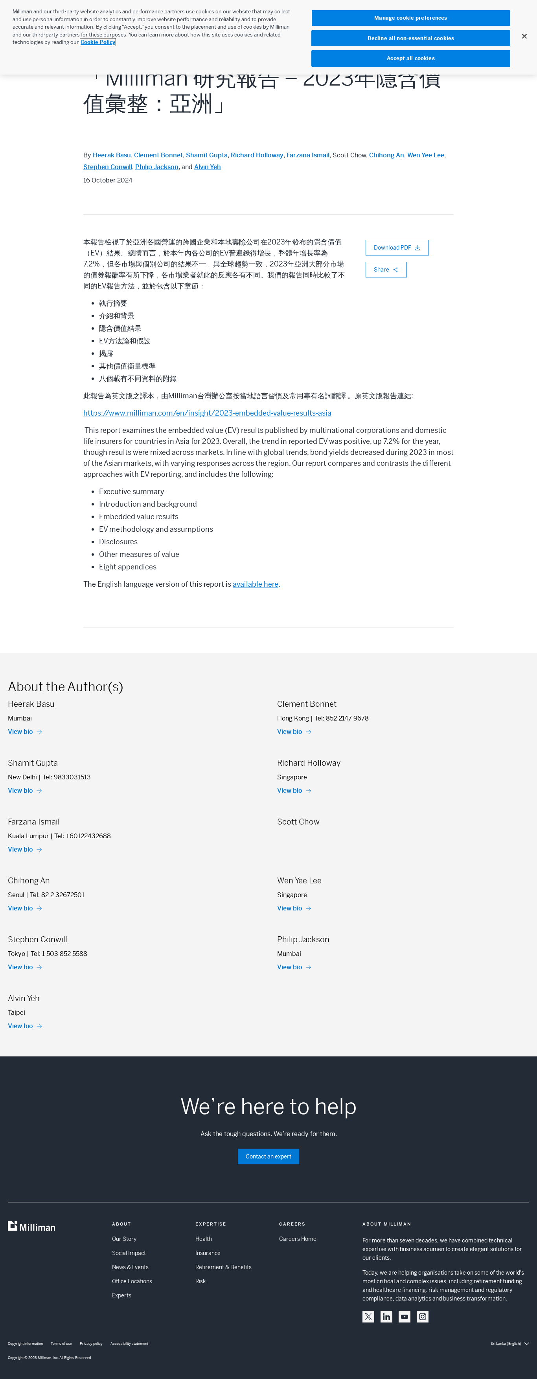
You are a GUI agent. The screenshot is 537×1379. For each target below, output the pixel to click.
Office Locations (132, 1281)
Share (381, 269)
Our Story (124, 1238)
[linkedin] (386, 1316)
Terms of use (61, 1343)
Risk (200, 1281)
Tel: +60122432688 (82, 836)
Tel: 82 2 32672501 (57, 895)
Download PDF (392, 247)
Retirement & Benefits (223, 1267)
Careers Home (297, 1238)
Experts (121, 1295)
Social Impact (129, 1253)
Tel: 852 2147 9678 (341, 718)
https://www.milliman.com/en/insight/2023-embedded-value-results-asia (207, 413)
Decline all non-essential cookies (411, 38)
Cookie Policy (98, 42)
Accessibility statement (129, 1343)
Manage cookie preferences (410, 18)
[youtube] (404, 1316)
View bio (20, 732)
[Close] (524, 36)
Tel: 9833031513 (66, 777)
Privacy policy (91, 1343)
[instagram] (422, 1316)
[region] (268, 37)
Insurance (208, 1253)
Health (203, 1238)
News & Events (130, 1267)
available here (255, 584)
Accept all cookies (410, 58)
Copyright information (25, 1343)
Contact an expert (268, 1156)
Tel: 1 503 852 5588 (59, 954)
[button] (368, 1316)
